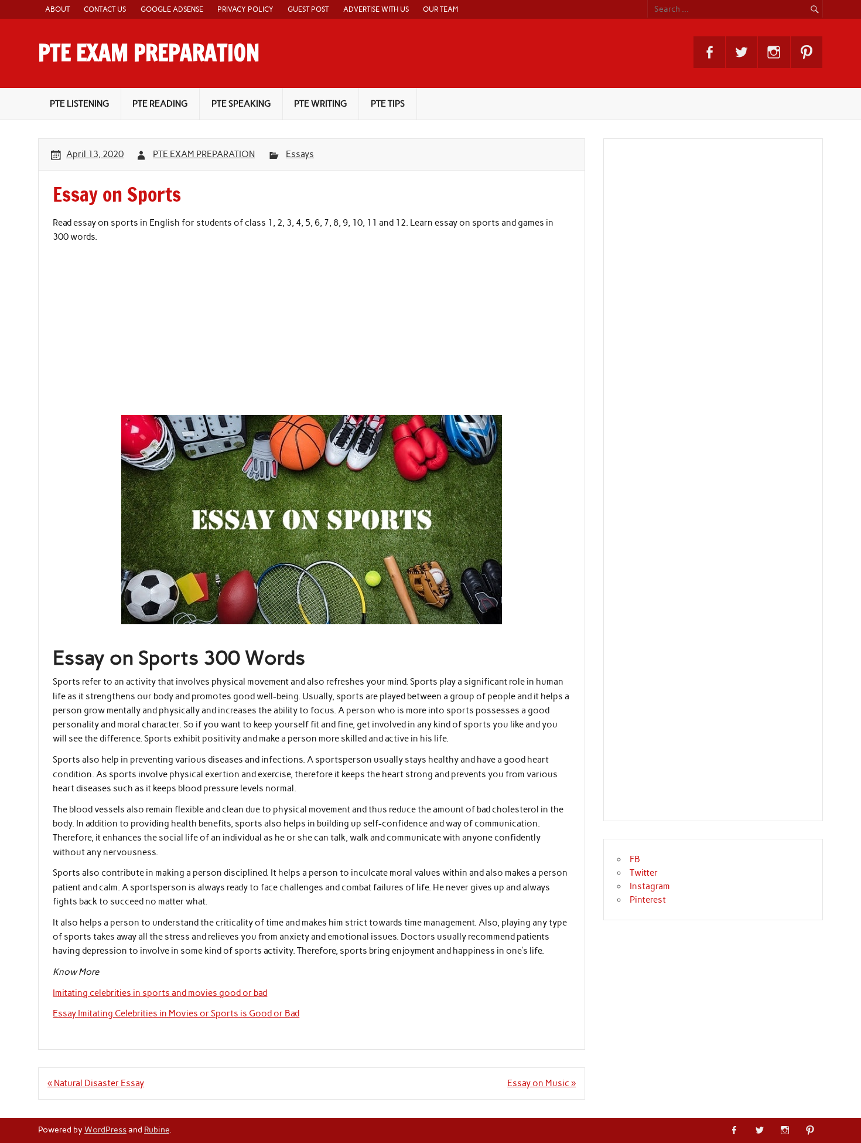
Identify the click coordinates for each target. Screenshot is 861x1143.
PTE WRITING (320, 103)
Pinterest (648, 899)
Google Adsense (172, 9)
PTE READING (159, 103)
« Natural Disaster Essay (95, 1083)
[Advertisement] (311, 333)
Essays (300, 154)
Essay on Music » (541, 1083)
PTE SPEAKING (241, 103)
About (57, 9)
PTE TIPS (388, 103)
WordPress (105, 1129)
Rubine (156, 1129)
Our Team (440, 9)
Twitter (644, 873)
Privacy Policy (245, 9)
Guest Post (308, 9)
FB (635, 859)
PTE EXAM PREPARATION (148, 53)
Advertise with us (376, 9)
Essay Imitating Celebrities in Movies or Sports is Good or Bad (176, 1013)
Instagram (650, 886)
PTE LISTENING (79, 103)
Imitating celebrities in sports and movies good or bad (160, 993)
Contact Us (105, 9)
